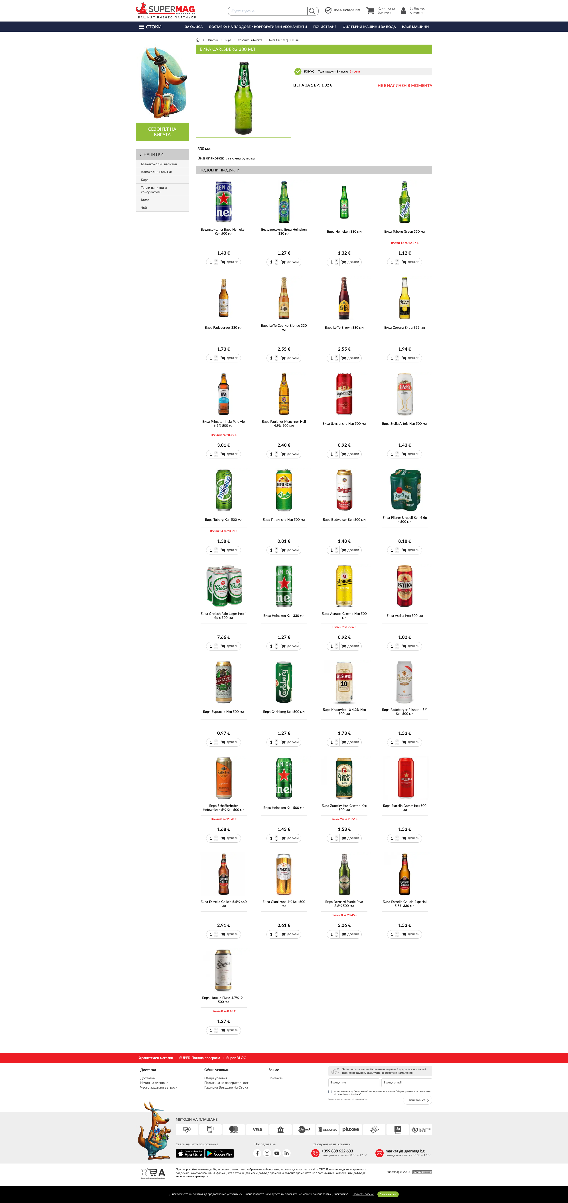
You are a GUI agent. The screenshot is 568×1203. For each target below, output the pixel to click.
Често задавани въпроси (159, 1087)
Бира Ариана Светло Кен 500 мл (344, 615)
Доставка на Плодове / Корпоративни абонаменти (258, 27)
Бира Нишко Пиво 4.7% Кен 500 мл (223, 1000)
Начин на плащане (154, 1083)
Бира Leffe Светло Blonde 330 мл (284, 327)
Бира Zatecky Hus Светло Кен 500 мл (344, 808)
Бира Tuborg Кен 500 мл (223, 519)
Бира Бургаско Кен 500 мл (223, 712)
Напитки (212, 40)
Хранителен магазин (156, 1058)
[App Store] (190, 1157)
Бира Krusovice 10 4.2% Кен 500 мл (344, 712)
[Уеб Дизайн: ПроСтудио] (421, 1172)
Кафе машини (415, 27)
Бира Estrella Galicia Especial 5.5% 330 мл (405, 904)
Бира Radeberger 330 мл (224, 327)
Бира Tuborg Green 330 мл (404, 231)
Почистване (325, 27)
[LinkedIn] (286, 1153)
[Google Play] (219, 1157)
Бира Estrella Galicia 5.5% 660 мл (224, 904)
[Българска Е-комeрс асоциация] (153, 1174)
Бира (228, 40)
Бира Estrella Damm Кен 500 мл (404, 808)
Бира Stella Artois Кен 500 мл (404, 423)
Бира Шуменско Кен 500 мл (344, 423)
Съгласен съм (388, 1194)
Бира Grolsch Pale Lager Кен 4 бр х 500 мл (224, 615)
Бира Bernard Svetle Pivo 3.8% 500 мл (344, 904)
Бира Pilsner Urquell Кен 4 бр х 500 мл (405, 519)
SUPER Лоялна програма (199, 1058)
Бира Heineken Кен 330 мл (283, 615)
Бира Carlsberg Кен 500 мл (284, 712)
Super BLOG (236, 1058)
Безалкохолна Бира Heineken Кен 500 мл (223, 231)
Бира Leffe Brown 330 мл (344, 327)
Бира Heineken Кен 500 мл (283, 808)
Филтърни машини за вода (369, 27)
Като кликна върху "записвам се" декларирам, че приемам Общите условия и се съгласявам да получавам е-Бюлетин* (382, 1092)
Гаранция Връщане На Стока (226, 1087)
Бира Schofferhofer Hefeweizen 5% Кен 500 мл (224, 808)
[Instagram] (267, 1153)
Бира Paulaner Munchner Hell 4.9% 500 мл (284, 423)
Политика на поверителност (226, 1083)
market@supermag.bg (405, 1151)
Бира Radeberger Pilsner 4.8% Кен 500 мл (404, 712)
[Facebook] (257, 1153)
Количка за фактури (386, 10)
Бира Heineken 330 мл (344, 231)
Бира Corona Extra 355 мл (404, 327)
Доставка (148, 1070)
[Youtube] (277, 1153)
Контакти (276, 1078)
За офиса (194, 27)
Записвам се (416, 1100)
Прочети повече (363, 1194)
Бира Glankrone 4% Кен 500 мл (283, 904)
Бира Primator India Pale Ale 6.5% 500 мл (223, 423)
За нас (274, 1070)
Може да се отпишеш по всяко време (348, 1099)
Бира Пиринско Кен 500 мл (284, 519)
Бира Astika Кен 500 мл (405, 615)
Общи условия (216, 1070)
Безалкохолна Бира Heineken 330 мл (284, 231)
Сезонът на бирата (250, 40)
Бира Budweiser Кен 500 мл (344, 519)
